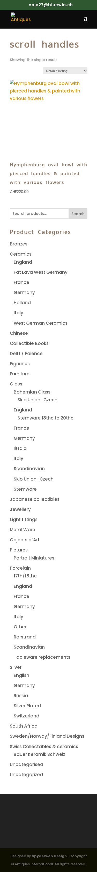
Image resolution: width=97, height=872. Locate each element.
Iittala (20, 448)
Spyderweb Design (49, 856)
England (23, 262)
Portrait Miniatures (34, 558)
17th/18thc (25, 576)
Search (78, 213)
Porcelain (20, 568)
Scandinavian (29, 468)
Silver (15, 667)
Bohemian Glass (32, 392)
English (21, 675)
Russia (21, 696)
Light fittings (24, 519)
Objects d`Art (25, 540)
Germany (24, 292)
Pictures (19, 550)
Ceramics (21, 254)
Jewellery (20, 509)
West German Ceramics (41, 323)
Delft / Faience (26, 353)
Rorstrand (25, 637)
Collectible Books (29, 343)
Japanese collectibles (34, 499)
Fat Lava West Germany (41, 272)
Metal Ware (22, 530)
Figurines (20, 364)
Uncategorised (26, 764)
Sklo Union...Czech (37, 400)
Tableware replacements (42, 657)
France (21, 282)
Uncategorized (26, 774)
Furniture (19, 374)
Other (20, 627)
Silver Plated (27, 706)
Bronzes (18, 244)
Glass (16, 384)
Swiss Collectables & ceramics (44, 746)
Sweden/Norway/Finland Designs (47, 736)
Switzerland (26, 716)
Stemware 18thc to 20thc (45, 418)
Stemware (25, 489)
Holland (22, 302)
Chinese (19, 333)
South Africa (24, 726)
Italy (18, 313)
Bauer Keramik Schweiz (39, 754)
